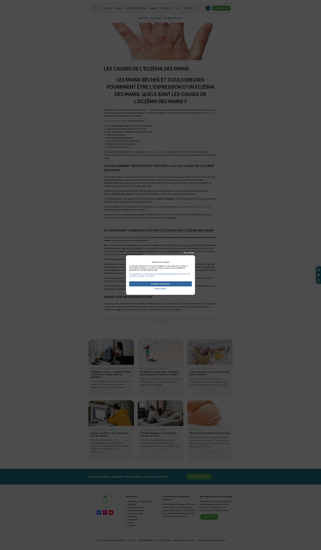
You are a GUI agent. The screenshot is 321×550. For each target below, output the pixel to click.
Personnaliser (160, 289)
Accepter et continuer (160, 284)
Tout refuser (189, 253)
